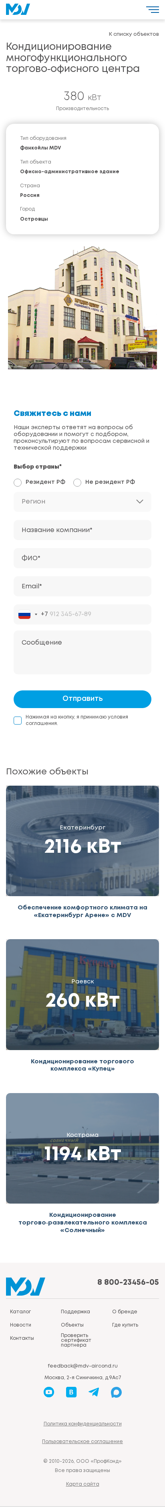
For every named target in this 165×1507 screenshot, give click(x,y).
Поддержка (75, 1312)
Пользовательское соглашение (82, 1441)
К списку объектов (134, 34)
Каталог (20, 1312)
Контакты (22, 1338)
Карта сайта (82, 1484)
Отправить (82, 699)
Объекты (72, 1325)
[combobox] (33, 614)
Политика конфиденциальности (83, 1424)
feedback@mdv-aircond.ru (83, 1366)
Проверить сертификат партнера (76, 1340)
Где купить (125, 1325)
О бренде (124, 1312)
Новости (20, 1325)
